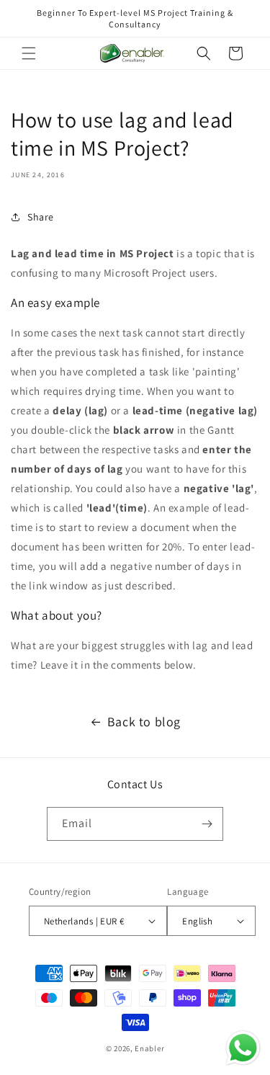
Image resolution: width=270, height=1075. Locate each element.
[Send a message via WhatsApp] (243, 1048)
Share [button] (40, 216)
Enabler (149, 1048)
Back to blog (144, 721)
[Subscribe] (206, 824)
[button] (29, 53)
